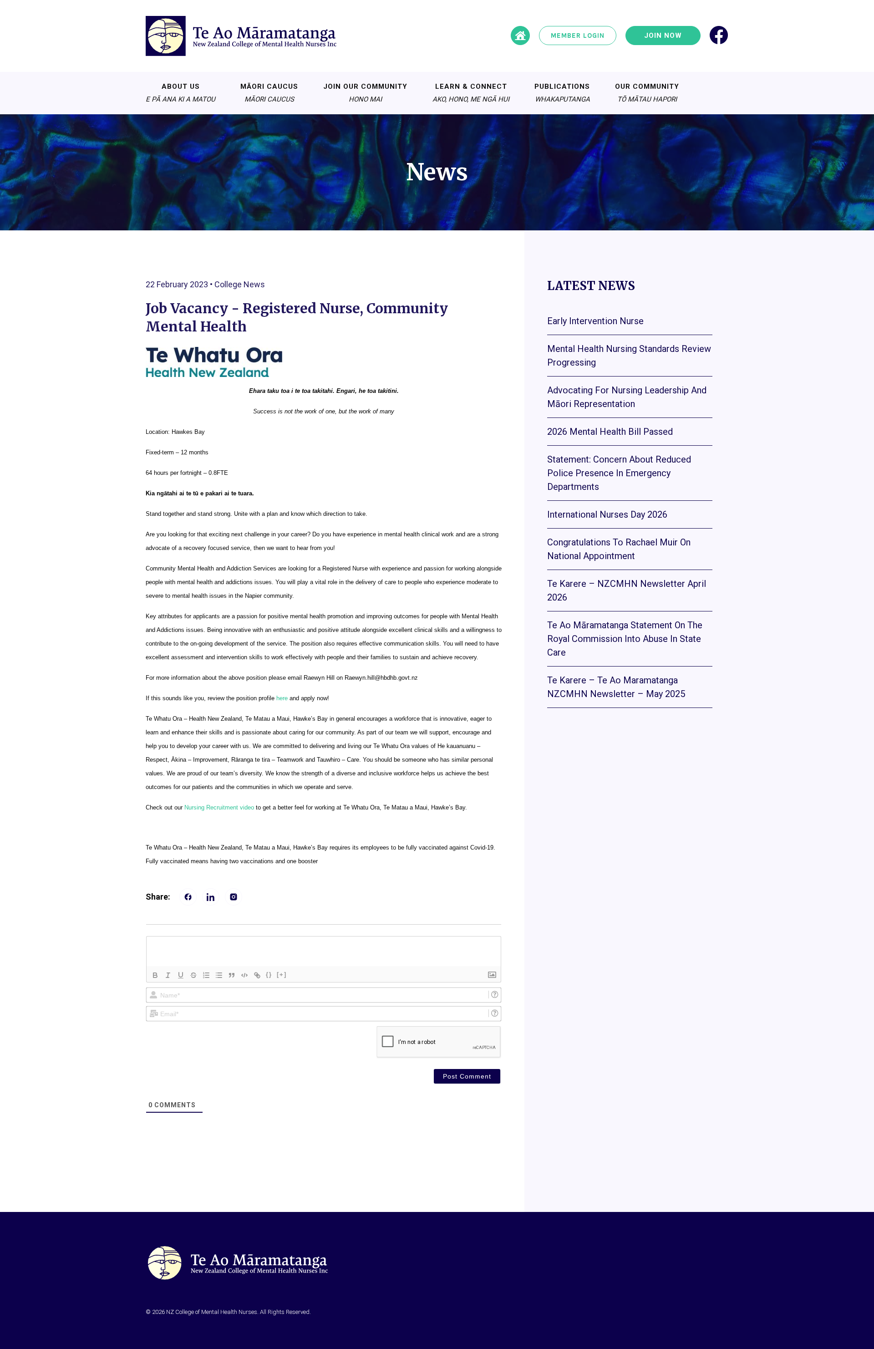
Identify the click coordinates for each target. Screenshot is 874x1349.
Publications (562, 92)
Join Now (663, 35)
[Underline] (180, 975)
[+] (282, 974)
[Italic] (168, 975)
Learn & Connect (470, 92)
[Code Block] (244, 975)
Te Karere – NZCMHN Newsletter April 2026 (626, 590)
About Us (180, 92)
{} (269, 974)
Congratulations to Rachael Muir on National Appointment (619, 549)
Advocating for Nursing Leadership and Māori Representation (626, 397)
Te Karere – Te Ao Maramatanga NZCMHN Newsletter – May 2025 (616, 687)
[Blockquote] (231, 975)
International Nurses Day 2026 (607, 514)
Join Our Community (365, 92)
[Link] (257, 975)
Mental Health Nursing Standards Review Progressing (629, 355)
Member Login (578, 35)
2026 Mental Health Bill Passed (610, 431)
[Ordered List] (206, 975)
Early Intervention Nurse (595, 321)
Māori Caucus (269, 92)
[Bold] (155, 975)
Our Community (647, 92)
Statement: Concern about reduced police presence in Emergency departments (619, 473)
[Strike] (193, 975)
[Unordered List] (219, 975)
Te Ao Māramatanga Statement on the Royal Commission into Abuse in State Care (624, 639)
